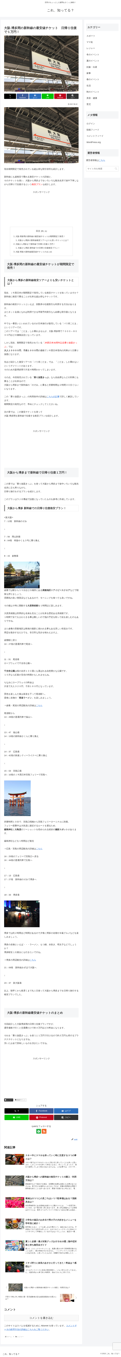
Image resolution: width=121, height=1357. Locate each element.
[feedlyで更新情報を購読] (38, 1131)
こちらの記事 (53, 396)
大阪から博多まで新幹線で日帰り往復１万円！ (35, 244)
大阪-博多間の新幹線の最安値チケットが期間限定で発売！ (40, 236)
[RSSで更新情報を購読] (44, 1131)
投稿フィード (92, 130)
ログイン (90, 123)
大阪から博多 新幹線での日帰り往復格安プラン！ (39, 248)
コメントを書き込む (41, 1317)
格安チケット (21, 1100)
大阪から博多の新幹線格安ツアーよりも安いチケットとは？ (43, 240)
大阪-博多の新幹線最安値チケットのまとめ (33, 252)
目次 (38, 231)
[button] (73, 96)
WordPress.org (93, 142)
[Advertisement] (41, 209)
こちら (39, 705)
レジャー (10, 1100)
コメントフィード (95, 136)
